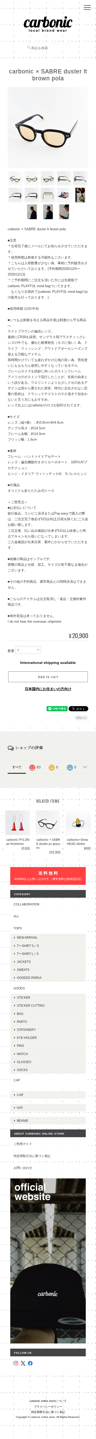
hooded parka (29, 977)
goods (19, 988)
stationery (26, 1029)
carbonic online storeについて (48, 1400)
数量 (11, 651)
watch (22, 1054)
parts (22, 1021)
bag (20, 1013)
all (16, 916)
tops (18, 928)
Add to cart (48, 676)
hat (20, 1107)
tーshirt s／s (28, 945)
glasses (24, 1062)
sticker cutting (31, 1005)
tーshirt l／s (28, 953)
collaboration (26, 904)
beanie (22, 1120)
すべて (17, 767)
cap (17, 1080)
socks (22, 1070)
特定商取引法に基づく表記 (32, 1156)
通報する (81, 717)
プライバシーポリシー (48, 1406)
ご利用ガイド (23, 1143)
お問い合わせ (23, 1167)
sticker (23, 997)
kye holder (27, 1037)
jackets (24, 961)
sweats (23, 969)
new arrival (27, 937)
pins (20, 1045)
